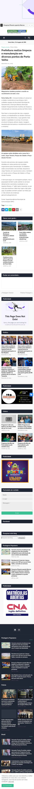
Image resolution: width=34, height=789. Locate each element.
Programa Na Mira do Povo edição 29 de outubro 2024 (7, 445)
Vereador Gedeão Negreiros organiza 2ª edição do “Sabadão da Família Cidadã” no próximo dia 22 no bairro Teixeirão (8, 372)
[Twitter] (6, 209)
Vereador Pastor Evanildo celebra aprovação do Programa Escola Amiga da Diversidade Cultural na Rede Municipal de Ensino (21, 742)
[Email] (17, 209)
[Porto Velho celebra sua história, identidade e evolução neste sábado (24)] (25, 226)
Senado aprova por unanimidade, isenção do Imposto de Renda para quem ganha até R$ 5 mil (25, 371)
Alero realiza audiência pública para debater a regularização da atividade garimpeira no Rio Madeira (8, 349)
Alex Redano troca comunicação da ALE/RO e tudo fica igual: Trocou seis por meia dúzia (21, 676)
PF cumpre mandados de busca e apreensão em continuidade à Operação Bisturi (8, 702)
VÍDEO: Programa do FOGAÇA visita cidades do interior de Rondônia (25, 426)
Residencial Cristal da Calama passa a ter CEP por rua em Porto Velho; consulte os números (21, 562)
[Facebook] (3, 209)
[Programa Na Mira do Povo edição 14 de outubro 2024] (25, 437)
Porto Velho (14, 47)
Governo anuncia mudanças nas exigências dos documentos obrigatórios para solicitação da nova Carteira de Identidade (20, 552)
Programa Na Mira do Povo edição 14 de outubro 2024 (24, 445)
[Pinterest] (13, 209)
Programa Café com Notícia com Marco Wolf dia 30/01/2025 (8, 426)
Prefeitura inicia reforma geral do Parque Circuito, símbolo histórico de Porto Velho (8, 261)
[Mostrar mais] (20, 209)
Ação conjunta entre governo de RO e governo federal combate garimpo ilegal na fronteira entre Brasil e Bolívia (8, 724)
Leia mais (11, 781)
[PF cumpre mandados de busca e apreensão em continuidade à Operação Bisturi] (8, 693)
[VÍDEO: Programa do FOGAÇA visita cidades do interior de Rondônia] (25, 419)
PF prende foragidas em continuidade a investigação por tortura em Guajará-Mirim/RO (25, 702)
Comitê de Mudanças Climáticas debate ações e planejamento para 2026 (8, 236)
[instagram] (19, 630)
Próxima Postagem (26, 293)
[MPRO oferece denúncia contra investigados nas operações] (25, 713)
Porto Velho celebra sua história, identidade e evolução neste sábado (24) (25, 236)
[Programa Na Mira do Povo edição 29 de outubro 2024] (8, 437)
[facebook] (15, 630)
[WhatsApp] (10, 209)
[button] (29, 25)
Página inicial (5, 47)
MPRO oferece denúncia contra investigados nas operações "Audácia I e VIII (25, 722)
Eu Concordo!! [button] (7, 785)
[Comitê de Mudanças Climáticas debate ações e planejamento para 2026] (9, 226)
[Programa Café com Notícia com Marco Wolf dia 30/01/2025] (8, 419)
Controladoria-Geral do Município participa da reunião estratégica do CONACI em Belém (21, 762)
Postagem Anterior (7, 293)
